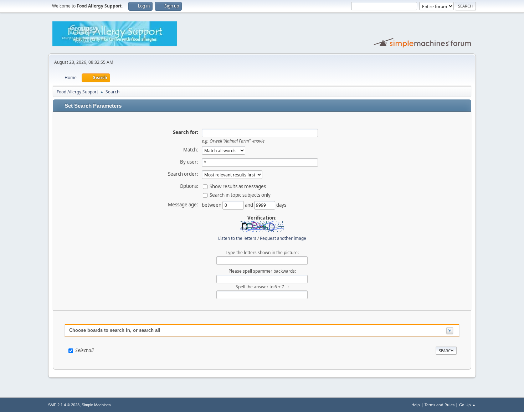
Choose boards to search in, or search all (114, 330)
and (249, 204)
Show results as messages (238, 186)
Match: (190, 149)
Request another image (283, 238)
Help (415, 404)
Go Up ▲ (467, 404)
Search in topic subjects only (240, 194)
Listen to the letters (237, 238)
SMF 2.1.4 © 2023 (63, 405)
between (212, 204)
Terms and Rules (439, 404)
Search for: (185, 132)
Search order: (183, 174)
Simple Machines (96, 405)
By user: (189, 162)
